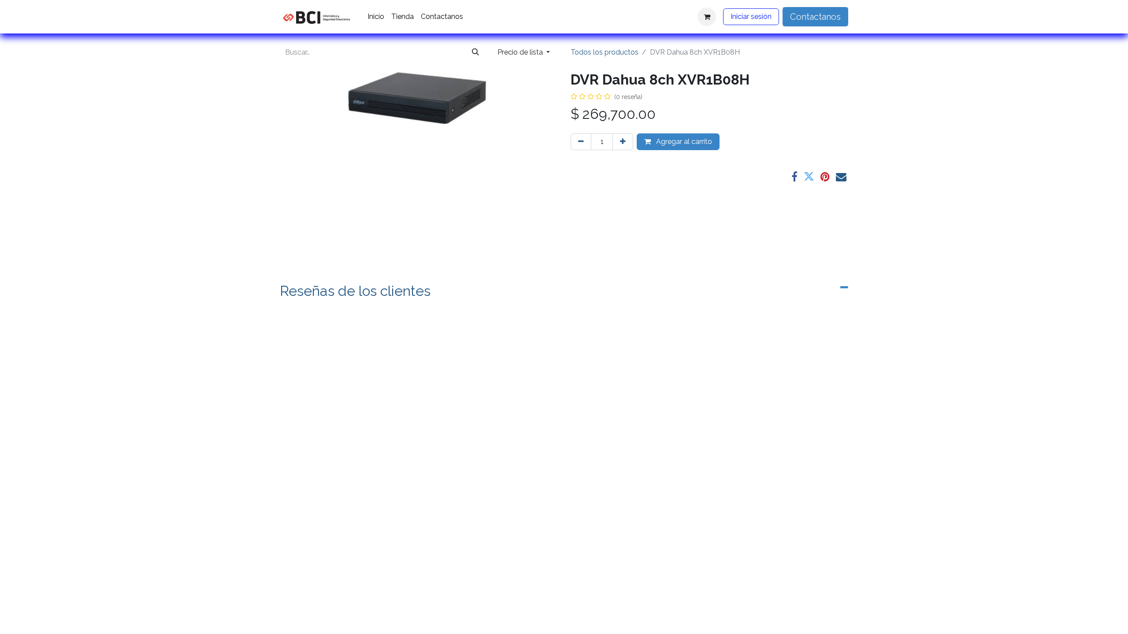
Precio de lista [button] (521, 52)
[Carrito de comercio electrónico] (707, 16)
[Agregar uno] (622, 141)
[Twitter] (809, 176)
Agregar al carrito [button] (683, 141)
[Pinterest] (825, 176)
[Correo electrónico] (841, 176)
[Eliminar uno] (581, 141)
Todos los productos (604, 52)
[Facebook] (794, 176)
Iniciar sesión (751, 16)
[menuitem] (376, 17)
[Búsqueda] (475, 52)
